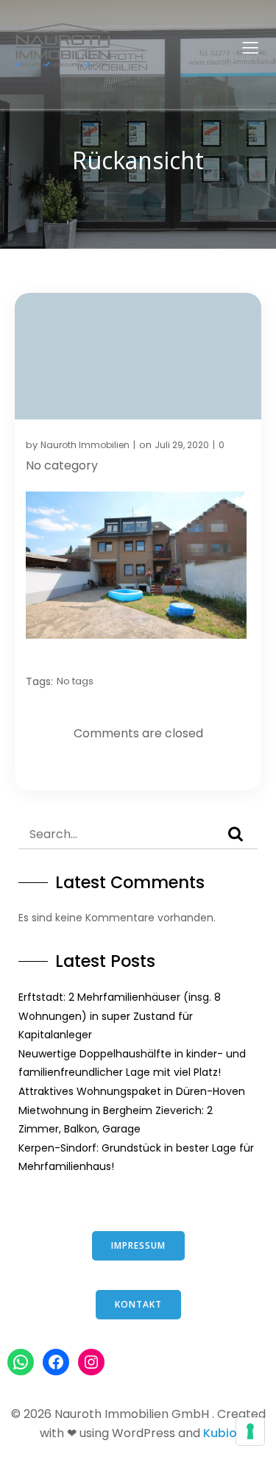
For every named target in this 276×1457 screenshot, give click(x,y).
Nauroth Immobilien (85, 445)
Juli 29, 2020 (182, 445)
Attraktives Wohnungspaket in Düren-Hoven (131, 1091)
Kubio (220, 1433)
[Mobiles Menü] (250, 47)
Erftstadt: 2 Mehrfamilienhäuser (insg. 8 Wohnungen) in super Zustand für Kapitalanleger (119, 1016)
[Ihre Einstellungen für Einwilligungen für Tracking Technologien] (250, 1431)
